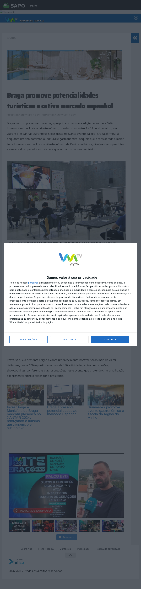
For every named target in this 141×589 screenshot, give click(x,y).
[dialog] (70, 294)
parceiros (33, 282)
